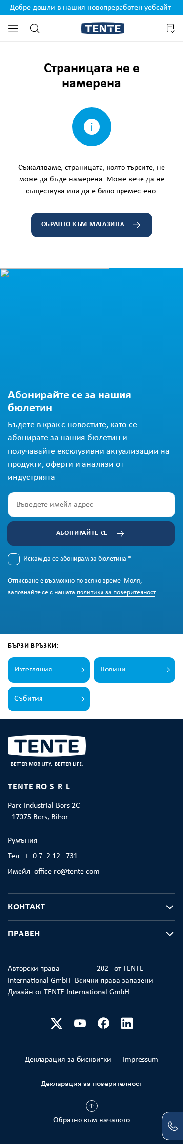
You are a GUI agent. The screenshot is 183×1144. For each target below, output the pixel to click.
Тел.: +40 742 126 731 (43, 856)
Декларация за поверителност (91, 1084)
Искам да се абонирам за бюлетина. (77, 559)
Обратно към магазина (82, 224)
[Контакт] (172, 1126)
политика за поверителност (116, 592)
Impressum (140, 1060)
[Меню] (13, 28)
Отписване (23, 581)
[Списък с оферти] (170, 28)
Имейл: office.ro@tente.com (54, 872)
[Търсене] (34, 28)
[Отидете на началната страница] (102, 28)
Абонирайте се (82, 533)
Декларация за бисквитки (68, 1060)
